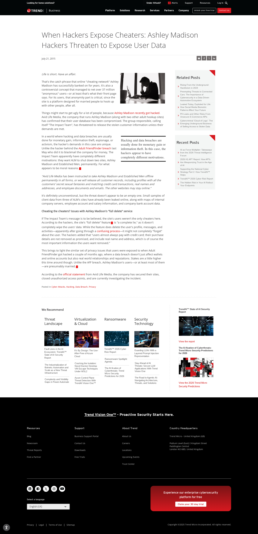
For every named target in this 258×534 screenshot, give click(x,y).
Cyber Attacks (58, 286)
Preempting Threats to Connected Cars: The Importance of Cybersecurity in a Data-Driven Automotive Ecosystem (195, 96)
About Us (126, 436)
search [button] (226, 3)
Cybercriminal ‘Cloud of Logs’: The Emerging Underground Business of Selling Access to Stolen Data (195, 123)
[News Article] (199, 58)
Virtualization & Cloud (85, 321)
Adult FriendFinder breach (95, 148)
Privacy (92, 286)
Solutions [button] (125, 10)
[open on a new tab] (46, 489)
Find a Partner (34, 457)
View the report (187, 341)
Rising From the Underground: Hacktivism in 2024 (193, 86)
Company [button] (184, 10)
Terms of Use (55, 524)
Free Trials (80, 457)
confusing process (108, 231)
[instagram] (54, 489)
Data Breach (81, 286)
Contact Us (224, 10)
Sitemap (71, 524)
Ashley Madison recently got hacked (136, 113)
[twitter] (209, 58)
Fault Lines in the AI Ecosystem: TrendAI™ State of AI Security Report (55, 348)
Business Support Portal (87, 436)
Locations (127, 450)
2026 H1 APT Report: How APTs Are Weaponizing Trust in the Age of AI (195, 162)
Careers (126, 443)
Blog (29, 436)
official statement (74, 274)
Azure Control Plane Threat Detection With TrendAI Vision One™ (85, 380)
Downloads (80, 450)
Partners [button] (169, 10)
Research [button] (140, 10)
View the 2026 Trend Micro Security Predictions (193, 384)
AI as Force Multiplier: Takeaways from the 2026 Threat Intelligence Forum (195, 152)
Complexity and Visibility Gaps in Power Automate (57, 380)
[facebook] (204, 58)
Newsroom (32, 443)
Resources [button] (205, 3)
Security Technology (143, 321)
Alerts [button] (173, 3)
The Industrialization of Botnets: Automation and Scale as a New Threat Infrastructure (56, 369)
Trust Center (128, 464)
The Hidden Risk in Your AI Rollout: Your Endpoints (195, 184)
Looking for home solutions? (40, 3)
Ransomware (115, 319)
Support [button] (189, 3)
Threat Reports (34, 450)
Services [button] (154, 10)
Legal (41, 524)
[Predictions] (196, 366)
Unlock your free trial (203, 9)
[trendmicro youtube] (62, 489)
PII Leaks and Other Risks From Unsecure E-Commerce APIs (194, 115)
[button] (48, 507)
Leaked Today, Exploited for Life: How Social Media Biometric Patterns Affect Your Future (194, 107)
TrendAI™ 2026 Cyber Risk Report (196, 179)
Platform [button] (110, 10)
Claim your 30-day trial (189, 503)
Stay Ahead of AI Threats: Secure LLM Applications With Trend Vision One (146, 367)
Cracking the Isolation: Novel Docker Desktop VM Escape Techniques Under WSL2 (86, 367)
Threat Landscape (53, 321)
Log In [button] (220, 3)
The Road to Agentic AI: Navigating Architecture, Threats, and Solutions (146, 380)
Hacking (70, 286)
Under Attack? (153, 3)
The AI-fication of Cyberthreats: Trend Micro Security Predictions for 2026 (114, 372)
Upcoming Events (130, 457)
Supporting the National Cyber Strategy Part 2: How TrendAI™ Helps (194, 172)
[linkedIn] (214, 58)
